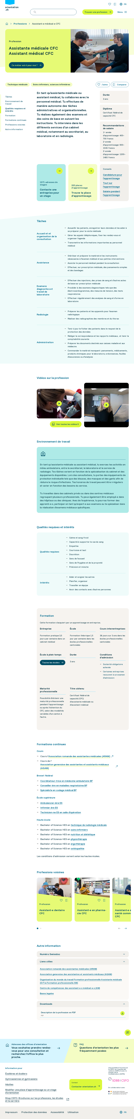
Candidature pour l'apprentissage (112, 176)
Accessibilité (57, 1112)
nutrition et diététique (83, 834)
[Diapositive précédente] (119, 928)
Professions (20, 24)
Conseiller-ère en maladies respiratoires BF (63, 785)
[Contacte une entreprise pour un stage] (51, 182)
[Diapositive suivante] (125, 928)
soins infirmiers (79, 829)
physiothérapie (79, 839)
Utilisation (73, 1112)
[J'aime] (61, 900)
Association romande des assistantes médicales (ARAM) (68, 969)
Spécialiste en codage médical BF (58, 790)
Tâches (8, 96)
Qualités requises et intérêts (15, 109)
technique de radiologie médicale (89, 824)
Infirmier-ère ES (49, 807)
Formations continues (15, 120)
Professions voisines (15, 124)
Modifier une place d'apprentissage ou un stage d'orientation (30, 1091)
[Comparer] (66, 900)
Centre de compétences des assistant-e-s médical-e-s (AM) (70, 988)
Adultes (9, 1084)
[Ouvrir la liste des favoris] (109, 4)
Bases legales (47, 993)
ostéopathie (77, 848)
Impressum (11, 1112)
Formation (10, 115)
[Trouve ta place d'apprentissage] (82, 182)
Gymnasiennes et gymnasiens (21, 1079)
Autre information (14, 129)
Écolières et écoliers (16, 1073)
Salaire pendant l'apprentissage (111, 193)
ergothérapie (78, 843)
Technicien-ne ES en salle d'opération (60, 812)
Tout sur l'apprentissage (111, 184)
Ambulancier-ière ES (51, 802)
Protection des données (34, 1112)
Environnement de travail (14, 102)
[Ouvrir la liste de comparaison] (115, 4)
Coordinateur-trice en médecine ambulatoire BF (66, 780)
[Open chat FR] (128, 1033)
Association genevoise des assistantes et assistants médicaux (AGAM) (76, 974)
